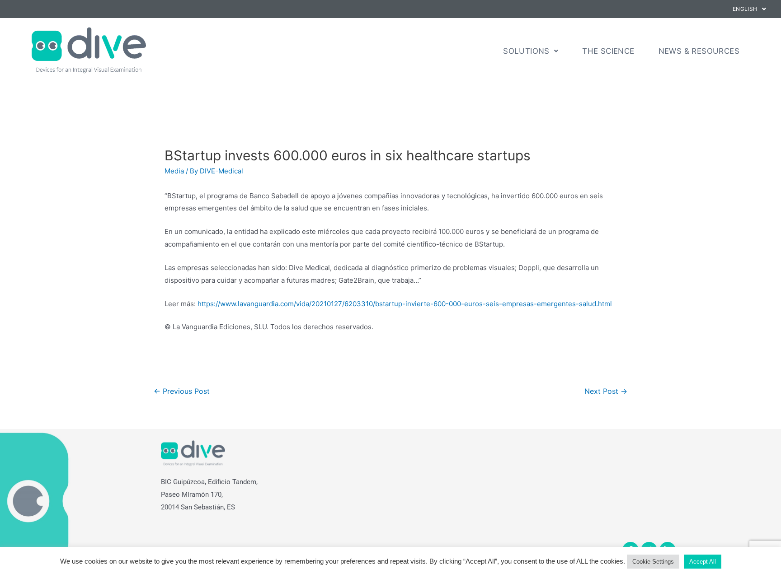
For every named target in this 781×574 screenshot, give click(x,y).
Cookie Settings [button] (653, 561)
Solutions (526, 51)
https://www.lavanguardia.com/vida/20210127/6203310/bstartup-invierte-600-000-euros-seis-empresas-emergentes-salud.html (405, 303)
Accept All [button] (702, 561)
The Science (608, 51)
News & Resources (699, 51)
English (745, 8)
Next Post (605, 391)
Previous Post (182, 391)
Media (174, 171)
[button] (749, 9)
